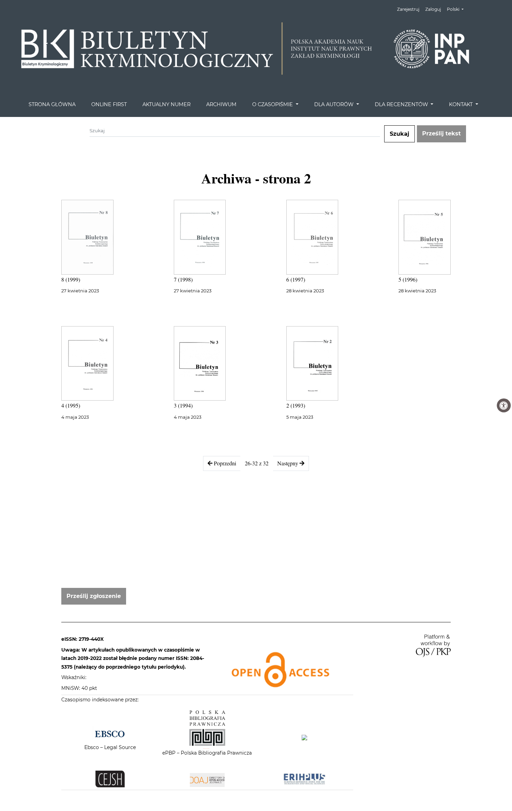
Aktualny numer (166, 104)
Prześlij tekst (441, 133)
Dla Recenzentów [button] (402, 104)
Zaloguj (433, 9)
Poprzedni (224, 463)
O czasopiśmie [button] (273, 104)
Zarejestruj (408, 9)
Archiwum (221, 104)
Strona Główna (52, 104)
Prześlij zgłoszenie (94, 596)
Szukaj (399, 134)
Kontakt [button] (461, 104)
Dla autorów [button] (334, 104)
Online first (109, 104)
